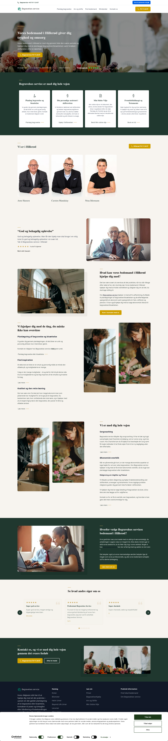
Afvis (148, 730)
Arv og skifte (78, 9)
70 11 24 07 (144, 9)
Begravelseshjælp (93, 697)
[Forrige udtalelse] (20, 612)
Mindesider (103, 9)
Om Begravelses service (130, 697)
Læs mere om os (108, 567)
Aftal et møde (52, 661)
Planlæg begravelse (64, 9)
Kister (54, 693)
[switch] (60, 737)
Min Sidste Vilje (92, 704)
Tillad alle (148, 717)
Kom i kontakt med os (110, 312)
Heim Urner (56, 700)
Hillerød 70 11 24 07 (140, 146)
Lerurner (55, 708)
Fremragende (82, 68)
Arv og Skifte (91, 700)
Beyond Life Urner (59, 704)
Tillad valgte (148, 723)
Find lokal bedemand (129, 693)
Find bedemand (91, 9)
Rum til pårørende (139, 2)
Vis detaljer (104, 737)
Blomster (56, 697)
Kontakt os (114, 9)
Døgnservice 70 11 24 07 (31, 55)
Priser (88, 693)
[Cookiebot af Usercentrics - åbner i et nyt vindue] (16, 737)
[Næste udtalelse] (148, 612)
